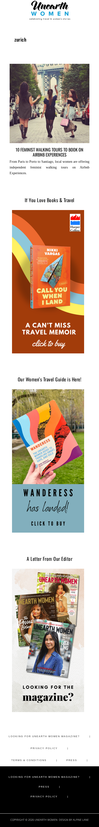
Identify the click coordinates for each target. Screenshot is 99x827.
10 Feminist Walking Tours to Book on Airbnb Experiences (49, 151)
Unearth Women (49, 10)
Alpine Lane (81, 820)
